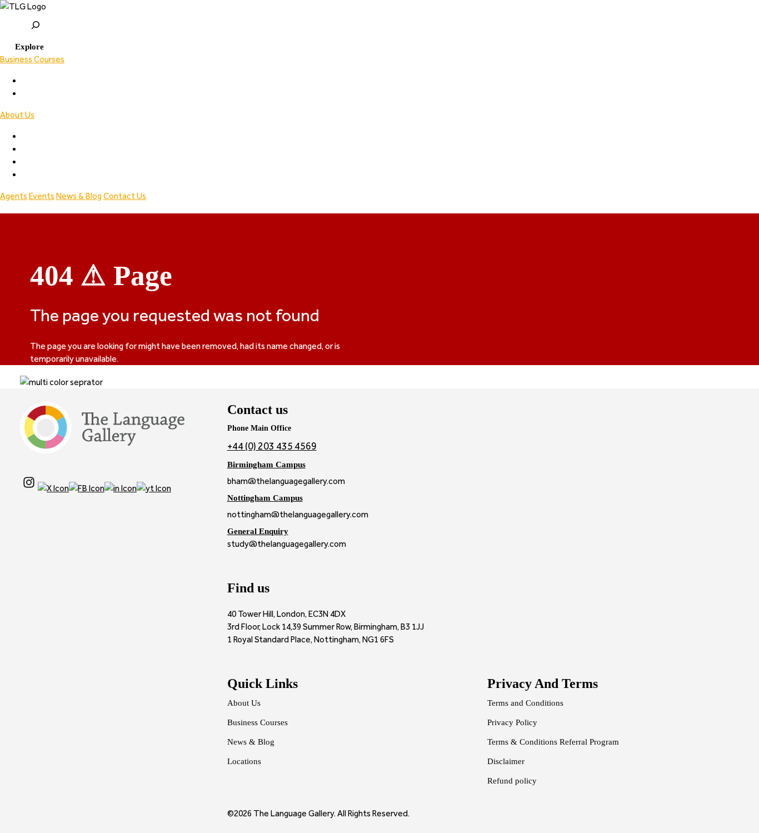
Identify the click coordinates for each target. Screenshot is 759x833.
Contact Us (124, 196)
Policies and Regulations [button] (66, 162)
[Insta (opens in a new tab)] (29, 488)
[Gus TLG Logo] (379, 6)
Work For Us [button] (44, 174)
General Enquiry (257, 531)
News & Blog (79, 196)
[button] (22, 46)
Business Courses (32, 59)
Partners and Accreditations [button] (74, 149)
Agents (13, 196)
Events (41, 196)
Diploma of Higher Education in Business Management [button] (122, 93)
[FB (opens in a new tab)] (86, 488)
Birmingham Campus (266, 464)
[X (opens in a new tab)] (53, 488)
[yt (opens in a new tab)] (154, 488)
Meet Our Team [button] (52, 136)
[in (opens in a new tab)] (120, 488)
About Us (17, 114)
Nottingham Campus (265, 497)
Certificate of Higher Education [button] (80, 81)
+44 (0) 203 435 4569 (272, 446)
